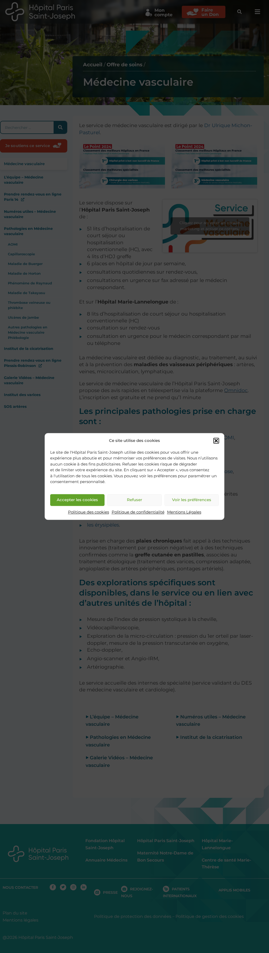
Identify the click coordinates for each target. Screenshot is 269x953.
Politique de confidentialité (138, 512)
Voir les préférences (191, 499)
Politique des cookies (88, 512)
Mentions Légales (184, 512)
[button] (216, 440)
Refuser (134, 499)
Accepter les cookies (77, 499)
